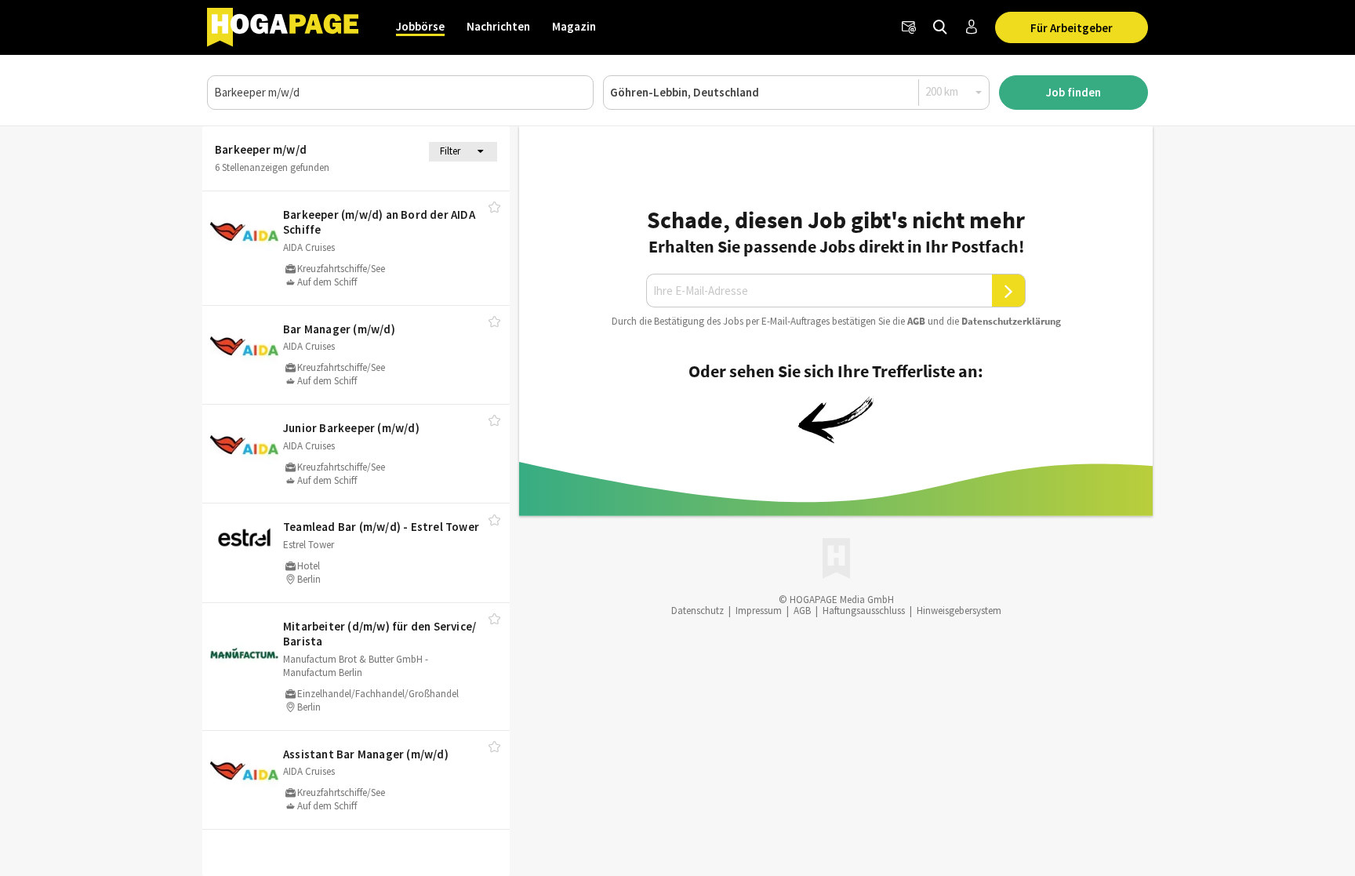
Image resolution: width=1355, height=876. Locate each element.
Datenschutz (697, 610)
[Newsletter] (909, 27)
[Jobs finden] (940, 27)
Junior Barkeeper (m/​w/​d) (351, 427)
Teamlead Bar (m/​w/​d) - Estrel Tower (381, 526)
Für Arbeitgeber (1071, 27)
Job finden (1073, 92)
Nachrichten (498, 26)
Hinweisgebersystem (959, 610)
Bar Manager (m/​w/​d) (339, 329)
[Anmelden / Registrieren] (971, 27)
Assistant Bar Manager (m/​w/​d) (366, 754)
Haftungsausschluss (864, 610)
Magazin (574, 26)
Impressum (759, 610)
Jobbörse (420, 26)
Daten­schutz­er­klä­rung (1011, 321)
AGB (916, 321)
